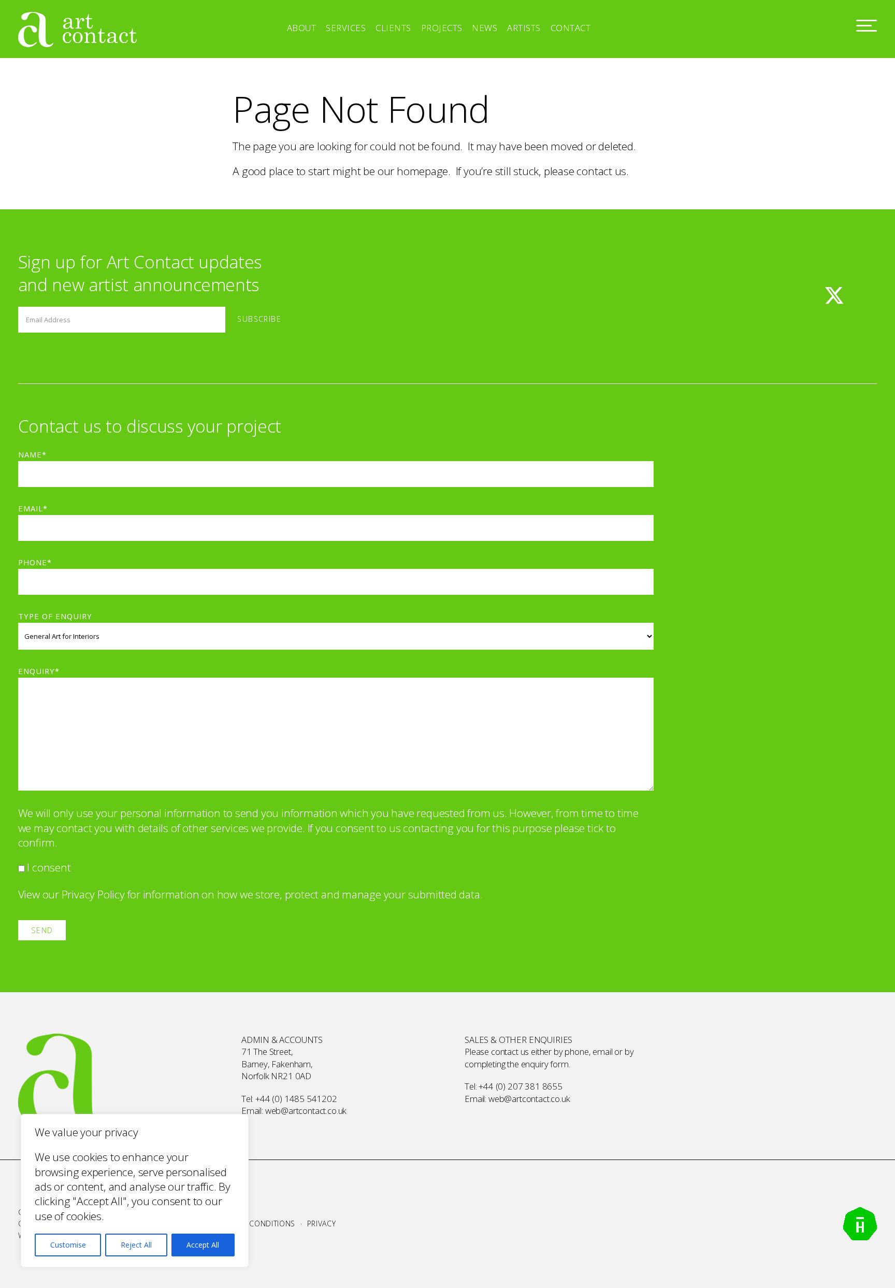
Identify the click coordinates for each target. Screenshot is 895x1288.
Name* (32, 454)
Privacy (321, 1223)
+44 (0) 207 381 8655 (520, 1086)
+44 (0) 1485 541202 (296, 1099)
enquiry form (545, 1064)
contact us (601, 171)
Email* (33, 508)
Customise (68, 1245)
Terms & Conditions (255, 1223)
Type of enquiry (55, 616)
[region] (135, 1190)
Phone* (35, 562)
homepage (422, 171)
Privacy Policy (93, 894)
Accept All (202, 1245)
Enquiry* (39, 671)
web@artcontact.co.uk (306, 1111)
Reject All (136, 1245)
